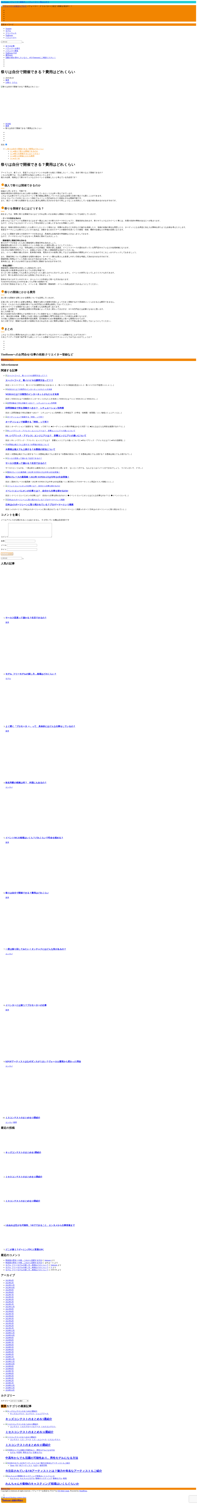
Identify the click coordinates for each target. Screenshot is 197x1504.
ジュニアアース (42, 1414)
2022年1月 (9, 1304)
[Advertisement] (98, 105)
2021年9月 (9, 1309)
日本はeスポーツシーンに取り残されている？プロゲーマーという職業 (39, 504)
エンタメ (9, 787)
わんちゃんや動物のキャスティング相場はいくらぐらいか (42, 1483)
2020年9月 (9, 1338)
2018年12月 (10, 1385)
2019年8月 (9, 1369)
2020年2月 (9, 1354)
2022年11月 (10, 1285)
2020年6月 (9, 1345)
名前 (3, 541)
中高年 (19, 1452)
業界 (7, 80)
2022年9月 (9, 1290)
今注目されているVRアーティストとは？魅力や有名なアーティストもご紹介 (53, 1470)
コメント (4, 537)
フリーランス (10, 33)
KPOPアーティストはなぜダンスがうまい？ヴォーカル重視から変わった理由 (43, 1061)
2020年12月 (10, 1330)
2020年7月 (9, 1342)
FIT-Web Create (63, 1491)
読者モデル (37, 1452)
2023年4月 (9, 1280)
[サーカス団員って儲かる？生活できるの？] (23, 458)
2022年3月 (9, 1299)
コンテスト (30, 1414)
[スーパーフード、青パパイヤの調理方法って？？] (26, 376)
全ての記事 (10, 46)
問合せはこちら (7, 360)
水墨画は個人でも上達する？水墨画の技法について (30, 449)
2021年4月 (9, 1321)
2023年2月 (9, 1283)
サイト (3, 549)
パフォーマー (10, 38)
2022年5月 (9, 1297)
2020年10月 (10, 1335)
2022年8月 (9, 1292)
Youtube (8, 29)
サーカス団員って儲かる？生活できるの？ (26, 463)
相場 (65, 1478)
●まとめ (15, 158)
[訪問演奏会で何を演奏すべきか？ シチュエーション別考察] (31, 403)
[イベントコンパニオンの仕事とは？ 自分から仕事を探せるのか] (32, 486)
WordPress (83, 1491)
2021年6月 (9, 1316)
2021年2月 (9, 1326)
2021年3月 (9, 1323)
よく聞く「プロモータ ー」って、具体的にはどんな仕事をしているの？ (40, 726)
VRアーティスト (25, 1465)
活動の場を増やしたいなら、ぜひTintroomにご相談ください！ (30, 58)
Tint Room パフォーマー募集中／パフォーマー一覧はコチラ (25, 2)
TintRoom (9, 35)
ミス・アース (25, 1439)
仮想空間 (43, 1465)
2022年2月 (9, 1302)
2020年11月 (10, 1333)
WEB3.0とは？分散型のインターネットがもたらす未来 (32, 394)
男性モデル (27, 1452)
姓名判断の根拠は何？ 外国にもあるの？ (26, 782)
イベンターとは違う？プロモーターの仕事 (26, 1005)
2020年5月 (9, 1347)
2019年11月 (10, 1361)
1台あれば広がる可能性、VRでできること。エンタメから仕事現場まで (40, 1225)
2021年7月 (9, 1314)
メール (3, 545)
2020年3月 (9, 1352)
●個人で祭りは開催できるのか (24, 151)
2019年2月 (9, 1381)
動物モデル (57, 1478)
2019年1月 (9, 1383)
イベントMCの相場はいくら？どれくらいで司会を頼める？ (34, 838)
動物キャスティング (44, 1478)
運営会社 (9, 55)
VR (16, 1465)
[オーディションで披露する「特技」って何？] (24, 417)
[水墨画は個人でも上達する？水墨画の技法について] (27, 445)
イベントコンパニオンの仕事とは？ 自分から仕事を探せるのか (36, 491)
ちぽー (36, 1465)
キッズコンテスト (17, 1414)
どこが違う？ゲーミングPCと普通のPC (24, 1249)
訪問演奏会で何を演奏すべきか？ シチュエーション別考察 (34, 408)
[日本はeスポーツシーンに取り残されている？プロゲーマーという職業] (35, 500)
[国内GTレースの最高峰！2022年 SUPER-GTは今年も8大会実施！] (32, 472)
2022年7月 (9, 1295)
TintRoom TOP (11, 53)
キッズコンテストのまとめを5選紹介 (23, 1152)
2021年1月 (9, 1328)
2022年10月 (10, 1288)
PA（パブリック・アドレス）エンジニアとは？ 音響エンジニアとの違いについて (45, 435)
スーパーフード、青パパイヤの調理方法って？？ (29, 380)
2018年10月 (10, 1390)
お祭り (8, 82)
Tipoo (12, 1465)
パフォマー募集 (11, 51)
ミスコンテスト (53, 1439)
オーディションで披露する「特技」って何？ (27, 422)
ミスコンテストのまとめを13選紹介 (22, 1117)
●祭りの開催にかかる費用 (22, 156)
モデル (8, 31)
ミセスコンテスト (48, 1427)
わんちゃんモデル (27, 1478)
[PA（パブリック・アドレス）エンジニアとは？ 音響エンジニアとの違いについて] (40, 431)
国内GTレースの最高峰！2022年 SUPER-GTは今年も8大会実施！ (37, 477)
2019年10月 (10, 1364)
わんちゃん (14, 1478)
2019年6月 (9, 1373)
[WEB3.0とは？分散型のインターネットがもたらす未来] (28, 389)
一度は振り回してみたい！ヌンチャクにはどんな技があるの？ (35, 949)
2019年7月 (9, 1371)
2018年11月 (10, 1388)
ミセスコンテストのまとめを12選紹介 (23, 1177)
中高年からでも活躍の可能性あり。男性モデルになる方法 (41, 1457)
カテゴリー (5, 1401)
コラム (14, 82)
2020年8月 (9, 1340)
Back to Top (5, 1489)
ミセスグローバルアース (30, 1427)
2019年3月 (9, 1378)
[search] (23, 42)
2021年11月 (10, 1307)
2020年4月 (9, 1350)
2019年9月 (9, 1366)
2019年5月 (9, 1376)
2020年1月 (9, 1357)
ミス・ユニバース (39, 1439)
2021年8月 (9, 1311)
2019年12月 (10, 1359)
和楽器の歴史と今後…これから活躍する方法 (23, 1260)
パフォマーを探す (12, 48)
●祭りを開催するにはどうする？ (25, 154)
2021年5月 (9, 1319)
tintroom (48, 1260)
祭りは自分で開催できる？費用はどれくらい (24, 149)
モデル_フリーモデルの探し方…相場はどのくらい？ (30, 674)
